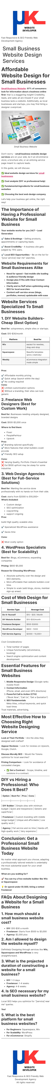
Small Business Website (13, 88)
